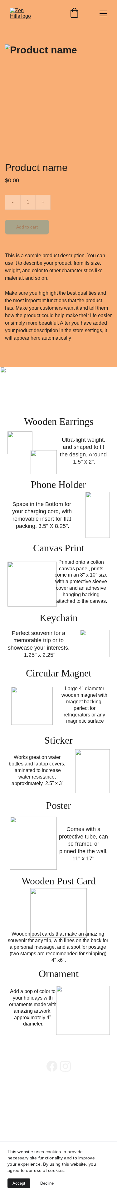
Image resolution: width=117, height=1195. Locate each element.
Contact (16, 1107)
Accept (18, 1183)
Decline (47, 1183)
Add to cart (27, 226)
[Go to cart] (74, 13)
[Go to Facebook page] (51, 1066)
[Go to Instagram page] (65, 1066)
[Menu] (103, 13)
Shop (13, 1100)
